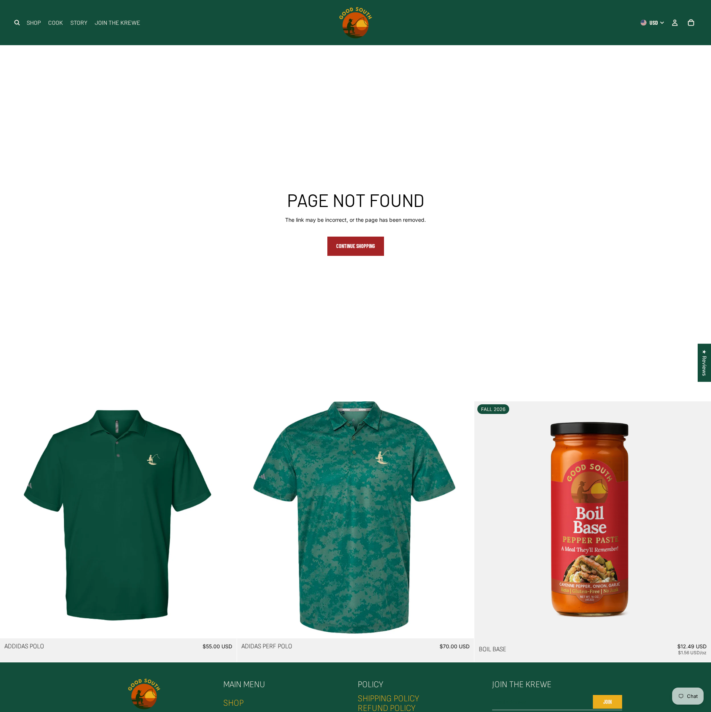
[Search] (17, 22)
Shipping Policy (388, 698)
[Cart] (691, 22)
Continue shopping (355, 246)
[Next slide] (225, 520)
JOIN (607, 702)
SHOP (233, 703)
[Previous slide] (11, 520)
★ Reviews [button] (704, 363)
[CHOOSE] (225, 627)
